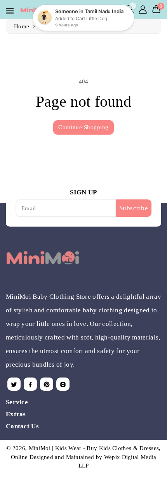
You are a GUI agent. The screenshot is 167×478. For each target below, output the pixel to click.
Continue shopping (83, 127)
